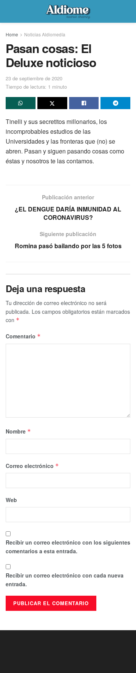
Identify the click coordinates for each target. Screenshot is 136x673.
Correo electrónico (32, 466)
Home (12, 34)
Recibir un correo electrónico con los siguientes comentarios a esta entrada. (68, 546)
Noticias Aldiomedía (44, 34)
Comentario (23, 336)
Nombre (18, 431)
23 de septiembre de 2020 (34, 78)
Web (11, 500)
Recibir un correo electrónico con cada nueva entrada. (65, 579)
